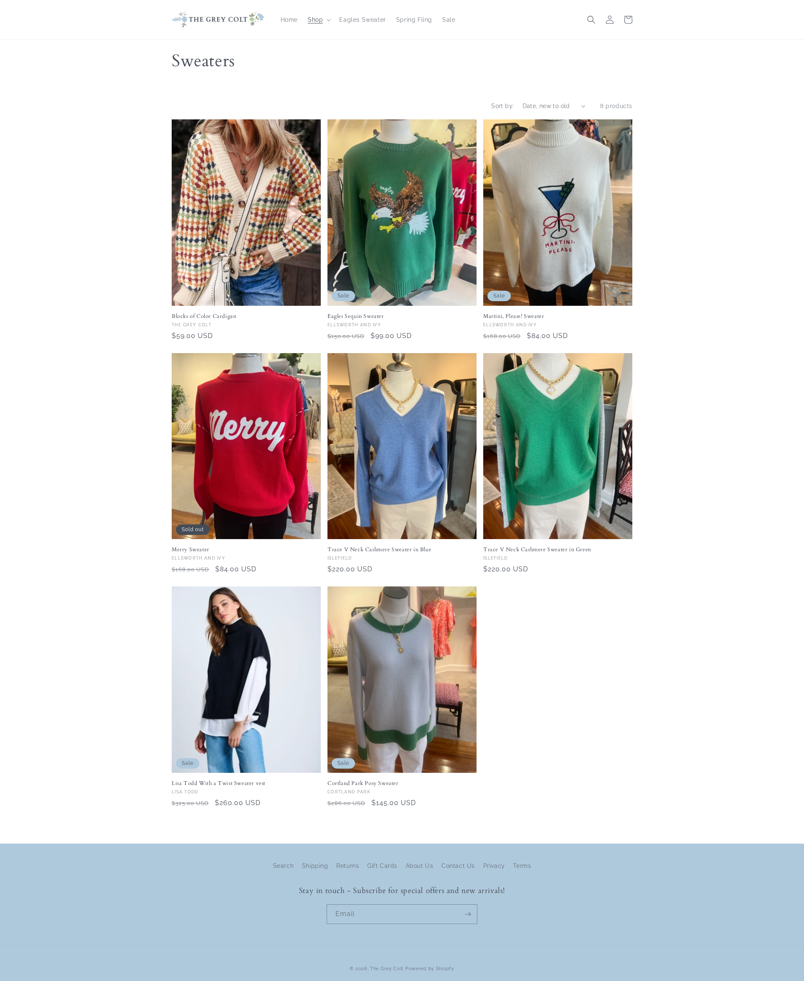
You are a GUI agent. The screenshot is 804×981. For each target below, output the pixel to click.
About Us (419, 865)
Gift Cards (382, 865)
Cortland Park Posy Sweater (363, 783)
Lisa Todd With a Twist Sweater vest (218, 783)
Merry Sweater (190, 549)
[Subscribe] (468, 914)
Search (283, 865)
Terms (522, 865)
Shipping (315, 865)
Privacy (494, 865)
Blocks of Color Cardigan (204, 316)
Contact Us (458, 865)
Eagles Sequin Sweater (355, 316)
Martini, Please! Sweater (513, 316)
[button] (318, 19)
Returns (347, 865)
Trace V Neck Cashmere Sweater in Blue (379, 549)
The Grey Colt (387, 968)
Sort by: (502, 106)
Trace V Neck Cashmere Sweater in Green (537, 549)
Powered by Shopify (429, 968)
